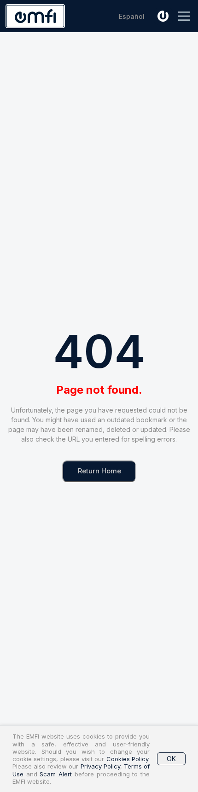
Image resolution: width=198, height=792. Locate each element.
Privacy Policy (100, 766)
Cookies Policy (127, 759)
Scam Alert (56, 774)
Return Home (99, 470)
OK (171, 759)
